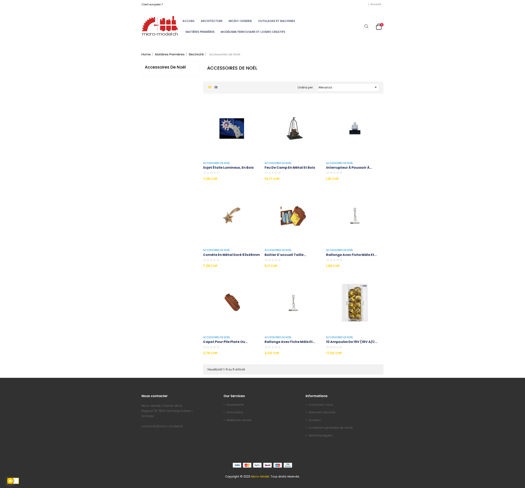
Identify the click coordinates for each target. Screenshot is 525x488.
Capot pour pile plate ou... (225, 341)
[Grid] (209, 87)
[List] (215, 87)
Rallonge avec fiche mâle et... (351, 254)
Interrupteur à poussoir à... (349, 167)
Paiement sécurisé (322, 412)
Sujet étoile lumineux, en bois (228, 167)
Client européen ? (152, 4)
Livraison (315, 420)
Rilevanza (348, 87)
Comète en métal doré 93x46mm (231, 254)
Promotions (235, 412)
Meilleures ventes (239, 420)
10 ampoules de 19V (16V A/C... (351, 341)
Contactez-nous (321, 405)
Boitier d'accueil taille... (285, 254)
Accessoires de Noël (165, 67)
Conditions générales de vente (331, 428)
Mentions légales (321, 436)
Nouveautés (235, 405)
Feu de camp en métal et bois (290, 167)
